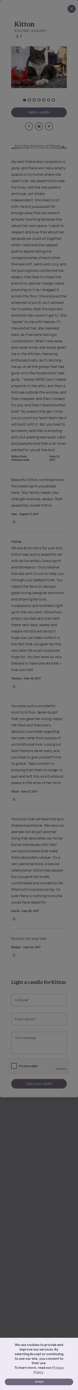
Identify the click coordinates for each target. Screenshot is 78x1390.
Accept (39, 1381)
